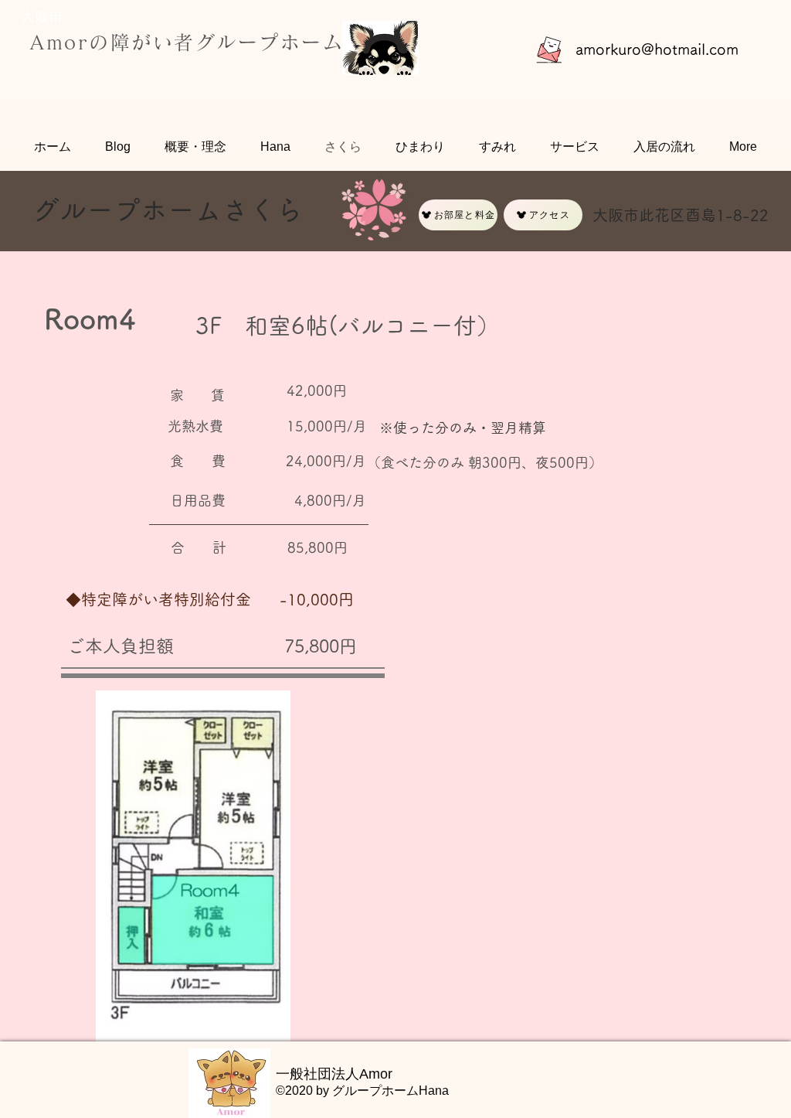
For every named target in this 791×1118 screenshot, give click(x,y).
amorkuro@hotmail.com (656, 48)
